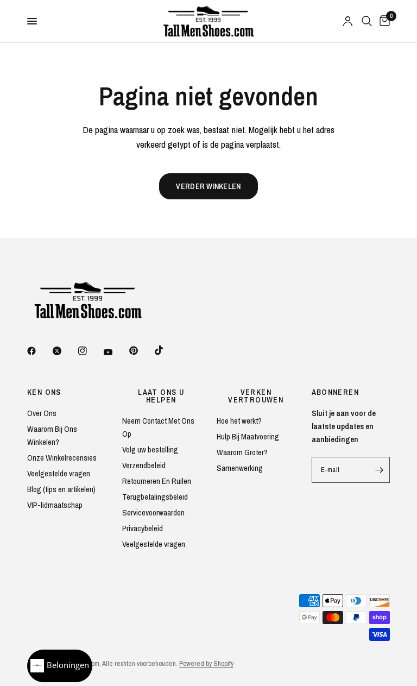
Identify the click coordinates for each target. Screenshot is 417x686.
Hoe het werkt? (239, 420)
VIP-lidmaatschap (55, 505)
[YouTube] (116, 352)
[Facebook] (39, 351)
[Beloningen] (59, 666)
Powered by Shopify (206, 663)
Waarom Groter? (242, 452)
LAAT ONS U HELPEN (161, 396)
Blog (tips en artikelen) (61, 489)
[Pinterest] (141, 350)
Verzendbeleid (144, 465)
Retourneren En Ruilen (156, 481)
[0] (383, 21)
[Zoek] (367, 21)
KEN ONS (44, 392)
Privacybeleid (142, 528)
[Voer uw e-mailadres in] (379, 470)
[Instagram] (90, 351)
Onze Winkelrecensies (62, 457)
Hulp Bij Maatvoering (248, 436)
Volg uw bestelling (150, 449)
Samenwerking (240, 468)
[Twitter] (65, 351)
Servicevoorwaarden (153, 512)
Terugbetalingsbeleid (155, 496)
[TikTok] (167, 350)
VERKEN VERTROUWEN (255, 396)
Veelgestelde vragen (58, 473)
